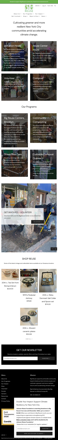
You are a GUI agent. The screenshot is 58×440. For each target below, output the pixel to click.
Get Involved (16, 16)
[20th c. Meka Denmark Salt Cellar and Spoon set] (48, 280)
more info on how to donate (33, 433)
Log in (44, 5)
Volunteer (4, 388)
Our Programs (27, 14)
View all (28, 339)
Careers (3, 393)
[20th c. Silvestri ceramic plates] (29, 317)
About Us (17, 14)
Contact (3, 398)
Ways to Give (34, 16)
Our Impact (39, 14)
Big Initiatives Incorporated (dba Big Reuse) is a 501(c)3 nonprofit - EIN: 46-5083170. (21, 438)
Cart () (50, 5)
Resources (4, 396)
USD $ (37, 5)
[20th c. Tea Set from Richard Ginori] (10, 274)
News (43, 16)
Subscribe (45, 358)
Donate (3, 391)
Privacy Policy (5, 401)
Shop (25, 16)
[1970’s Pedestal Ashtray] (29, 280)
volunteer (36, 221)
